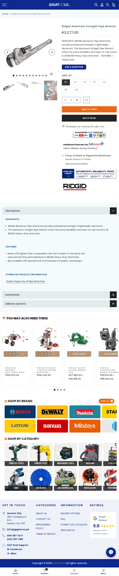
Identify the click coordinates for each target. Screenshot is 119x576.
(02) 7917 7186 (15, 539)
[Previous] (8, 52)
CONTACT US (43, 519)
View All (105, 401)
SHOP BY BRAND (19, 401)
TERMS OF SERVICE (45, 533)
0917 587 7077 (15, 535)
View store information (76, 163)
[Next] (52, 52)
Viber (13, 553)
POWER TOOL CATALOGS (74, 524)
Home (5, 13)
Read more (69, 59)
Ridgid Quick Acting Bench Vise (77, 370)
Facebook (16, 549)
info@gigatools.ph (18, 529)
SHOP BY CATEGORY (23, 439)
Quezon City (14, 513)
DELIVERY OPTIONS (70, 513)
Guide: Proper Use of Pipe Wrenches (25, 281)
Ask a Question (74, 66)
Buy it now (89, 118)
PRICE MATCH (68, 530)
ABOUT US (41, 513)
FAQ (63, 519)
